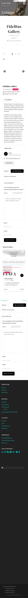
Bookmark (12, 53)
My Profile (4, 420)
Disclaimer (4, 402)
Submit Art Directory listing (8, 440)
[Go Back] (4, 53)
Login (3, 423)
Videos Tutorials (5, 407)
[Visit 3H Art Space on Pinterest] (11, 452)
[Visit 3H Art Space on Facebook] (19, 452)
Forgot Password (6, 426)
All (5, 91)
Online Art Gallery (15, 91)
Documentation (5, 404)
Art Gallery (8, 91)
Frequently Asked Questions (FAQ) (10, 412)
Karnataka (14, 93)
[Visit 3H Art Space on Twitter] (17, 452)
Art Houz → (25, 300)
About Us (4, 387)
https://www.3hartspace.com (13, 158)
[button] (24, 3)
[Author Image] (22, 275)
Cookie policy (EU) (10, 592)
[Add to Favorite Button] (22, 252)
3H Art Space (6, 3)
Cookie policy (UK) (10, 590)
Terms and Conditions (9, 586)
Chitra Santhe (8, 279)
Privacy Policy (10, 588)
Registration (4, 428)
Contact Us (4, 390)
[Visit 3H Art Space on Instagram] (5, 452)
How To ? (5, 409)
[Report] (19, 53)
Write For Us (4, 443)
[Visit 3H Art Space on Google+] (13, 452)
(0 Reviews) (8, 89)
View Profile (9, 163)
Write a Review (18, 171)
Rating (6, 193)
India (11, 93)
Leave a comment (15, 40)
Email (6, 231)
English (17, 0)
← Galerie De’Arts (4, 300)
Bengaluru (6, 93)
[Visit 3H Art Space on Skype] (8, 452)
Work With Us (5, 392)
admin (15, 38)
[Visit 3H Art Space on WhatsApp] (2, 452)
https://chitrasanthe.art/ (12, 284)
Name (6, 223)
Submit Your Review (10, 240)
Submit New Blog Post (7, 438)
